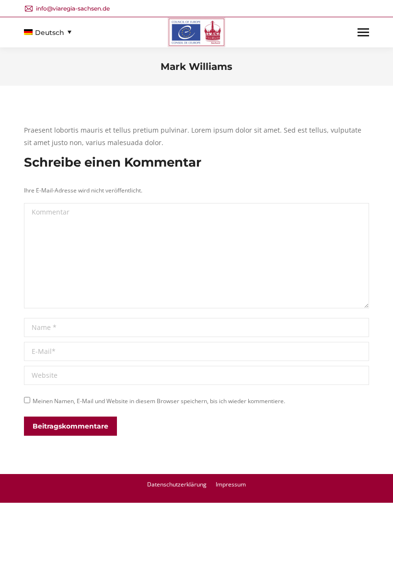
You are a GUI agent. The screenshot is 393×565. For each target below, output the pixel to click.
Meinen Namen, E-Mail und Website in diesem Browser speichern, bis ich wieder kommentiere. (159, 401)
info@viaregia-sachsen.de (73, 8)
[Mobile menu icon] (363, 32)
